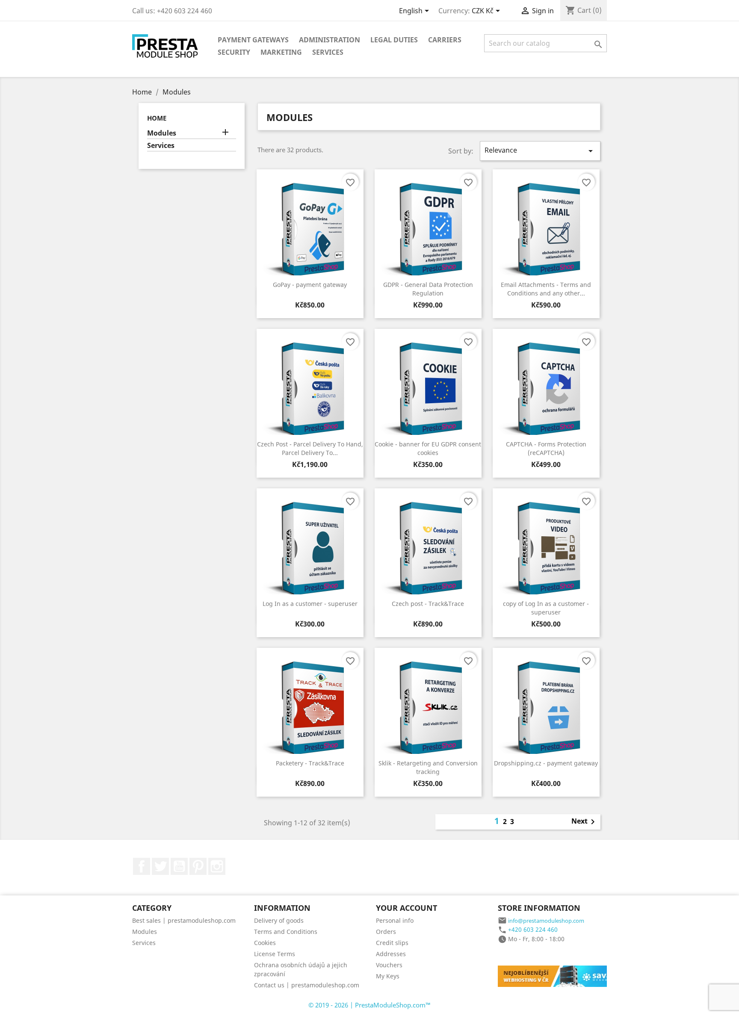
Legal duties (394, 39)
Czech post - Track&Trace (428, 604)
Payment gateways (253, 39)
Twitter (160, 866)
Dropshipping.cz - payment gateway (546, 763)
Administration (329, 39)
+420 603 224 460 (533, 929)
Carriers (444, 39)
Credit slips (392, 943)
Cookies (265, 943)
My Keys (387, 976)
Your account (406, 908)
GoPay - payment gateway (310, 285)
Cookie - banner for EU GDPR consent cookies (428, 448)
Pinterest (198, 866)
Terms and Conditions (285, 931)
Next (584, 822)
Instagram (216, 866)
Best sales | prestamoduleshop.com (184, 920)
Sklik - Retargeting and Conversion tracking (428, 767)
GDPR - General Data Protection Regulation (428, 289)
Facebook (141, 866)
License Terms (274, 954)
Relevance (540, 150)
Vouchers (389, 965)
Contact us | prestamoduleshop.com (306, 985)
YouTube (179, 866)
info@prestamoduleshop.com (546, 920)
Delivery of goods (279, 920)
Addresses (391, 954)
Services (327, 52)
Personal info (395, 920)
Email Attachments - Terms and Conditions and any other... (546, 289)
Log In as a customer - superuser (310, 604)
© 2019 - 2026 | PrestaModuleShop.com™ (369, 1005)
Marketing (281, 52)
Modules (161, 133)
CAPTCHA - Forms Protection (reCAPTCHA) (546, 448)
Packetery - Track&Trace (310, 763)
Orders (386, 931)
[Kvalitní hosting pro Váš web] (562, 975)
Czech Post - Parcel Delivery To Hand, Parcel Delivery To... (310, 448)
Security (234, 52)
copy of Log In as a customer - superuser (546, 608)
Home (156, 118)
